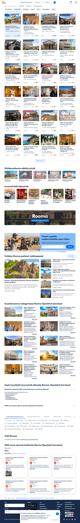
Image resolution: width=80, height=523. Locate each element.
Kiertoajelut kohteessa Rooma (37, 498)
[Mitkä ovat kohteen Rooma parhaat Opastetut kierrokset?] (74, 405)
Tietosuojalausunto (62, 251)
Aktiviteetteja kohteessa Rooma (22, 498)
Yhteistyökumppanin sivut (70, 508)
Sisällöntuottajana (68, 506)
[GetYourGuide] (4, 2)
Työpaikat (59, 506)
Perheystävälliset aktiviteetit (12, 399)
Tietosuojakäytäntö (43, 508)
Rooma (18, 439)
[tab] (15, 416)
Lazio (13, 498)
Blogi (58, 508)
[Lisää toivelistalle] (20, 15)
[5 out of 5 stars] (16, 460)
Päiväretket (8, 396)
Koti (5, 498)
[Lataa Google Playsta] (32, 505)
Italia (9, 498)
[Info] (22, 12)
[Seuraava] (75, 174)
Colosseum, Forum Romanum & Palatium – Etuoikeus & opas (15, 458)
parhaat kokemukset (33, 439)
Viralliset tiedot (42, 506)
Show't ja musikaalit (10, 395)
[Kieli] (71, 2)
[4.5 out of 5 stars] (8, 453)
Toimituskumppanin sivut (69, 504)
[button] (12, 26)
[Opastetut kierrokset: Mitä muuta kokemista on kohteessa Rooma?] (74, 389)
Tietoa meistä (59, 504)
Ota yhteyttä (42, 504)
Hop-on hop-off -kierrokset (11, 393)
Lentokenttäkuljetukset (10, 397)
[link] (12, 26)
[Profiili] (76, 2)
